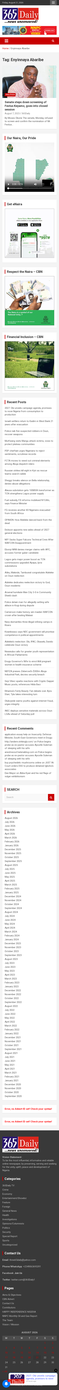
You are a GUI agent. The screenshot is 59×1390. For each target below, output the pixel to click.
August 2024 (11, 912)
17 (6, 1357)
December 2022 (13, 990)
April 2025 (10, 880)
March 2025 (11, 884)
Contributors (8, 1307)
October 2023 (12, 951)
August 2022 (11, 1006)
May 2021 (10, 1064)
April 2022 (10, 1021)
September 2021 (13, 1049)
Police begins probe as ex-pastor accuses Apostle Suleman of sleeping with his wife (28, 745)
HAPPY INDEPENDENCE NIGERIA (19, 1311)
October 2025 (12, 857)
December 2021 (13, 1037)
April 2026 (10, 833)
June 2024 (10, 920)
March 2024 (11, 931)
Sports (5, 1240)
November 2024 (13, 900)
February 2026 (12, 841)
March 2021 (11, 1072)
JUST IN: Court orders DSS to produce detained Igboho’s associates (29, 766)
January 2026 (12, 845)
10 (6, 1352)
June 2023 (10, 967)
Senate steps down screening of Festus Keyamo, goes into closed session (26, 105)
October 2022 (12, 998)
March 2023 (11, 978)
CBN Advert (8, 1299)
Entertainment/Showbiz (14, 1198)
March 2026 (11, 837)
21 (37, 1357)
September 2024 (13, 908)
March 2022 (11, 1025)
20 (29, 1357)
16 (52, 1352)
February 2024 (12, 935)
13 (29, 1352)
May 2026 (10, 829)
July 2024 (9, 916)
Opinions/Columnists (13, 1223)
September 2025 (13, 861)
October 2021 (12, 1045)
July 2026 (9, 822)
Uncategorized (9, 1244)
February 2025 (12, 888)
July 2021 (9, 1057)
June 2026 (10, 826)
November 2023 (13, 947)
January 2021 (12, 1080)
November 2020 (13, 1088)
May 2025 (10, 876)
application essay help (16, 734)
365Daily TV (8, 1185)
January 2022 (12, 1033)
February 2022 (12, 1029)
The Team (7, 1320)
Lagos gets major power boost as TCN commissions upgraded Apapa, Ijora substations (25, 562)
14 (37, 1352)
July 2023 (9, 963)
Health (5, 1215)
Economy (7, 1194)
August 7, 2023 (12, 113)
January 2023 (12, 986)
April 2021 (10, 1068)
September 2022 (13, 1002)
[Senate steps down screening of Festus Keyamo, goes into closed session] (29, 81)
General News (9, 1210)
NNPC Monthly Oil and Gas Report (19, 1316)
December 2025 (13, 849)
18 (14, 1357)
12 (21, 1352)
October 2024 (12, 904)
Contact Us (8, 1303)
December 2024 (13, 896)
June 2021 (10, 1061)
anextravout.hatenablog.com (19, 752)
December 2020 (13, 1084)
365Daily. (26, 113)
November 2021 (13, 1041)
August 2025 (11, 865)
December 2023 (13, 943)
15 (45, 1352)
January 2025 (12, 892)
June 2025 (10, 873)
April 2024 (10, 927)
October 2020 (12, 1092)
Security (6, 1232)
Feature (6, 1202)
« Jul (4, 1371)
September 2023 (13, 955)
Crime (5, 1189)
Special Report (9, 1236)
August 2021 (11, 1053)
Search (51, 797)
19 (21, 1357)
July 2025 (9, 869)
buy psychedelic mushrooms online (23, 762)
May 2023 (10, 970)
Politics (10, 95)
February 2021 (12, 1076)
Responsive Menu (53, 2)
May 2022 (10, 1017)
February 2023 (12, 982)
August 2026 (11, 818)
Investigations (9, 1219)
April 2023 (10, 974)
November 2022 (13, 994)
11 (14, 1352)
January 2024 (12, 939)
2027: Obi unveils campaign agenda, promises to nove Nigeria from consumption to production (28, 411)
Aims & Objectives (11, 1294)
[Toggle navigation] (6, 41)
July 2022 (9, 1010)
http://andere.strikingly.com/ (19, 741)
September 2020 (13, 1096)
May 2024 (10, 923)
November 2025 (13, 853)
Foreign (6, 1206)
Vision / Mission (10, 1324)
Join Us (18, 1273)
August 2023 (11, 959)
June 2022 (10, 1014)
